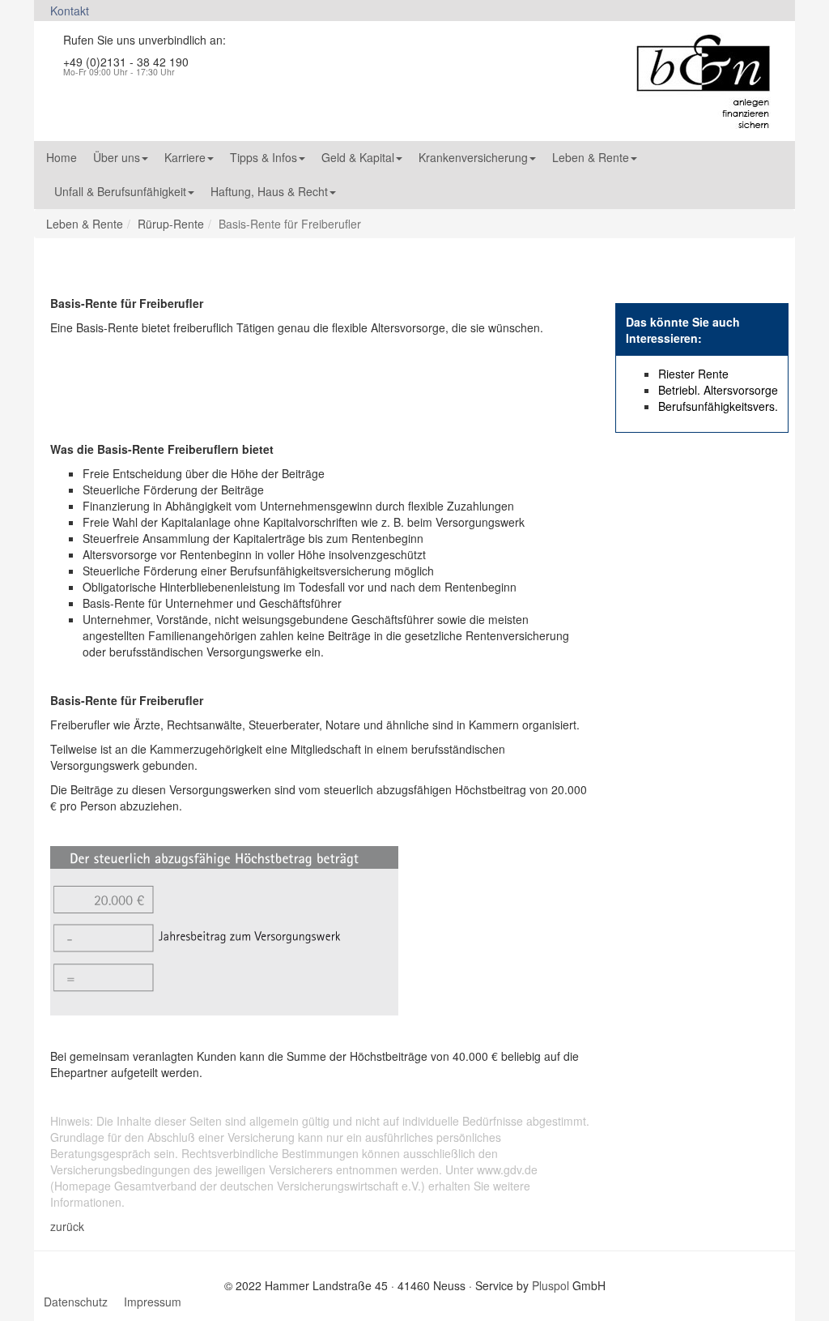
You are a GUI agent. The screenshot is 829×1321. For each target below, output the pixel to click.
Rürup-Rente (171, 224)
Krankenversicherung (473, 157)
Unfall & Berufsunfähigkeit (120, 191)
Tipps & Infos (263, 157)
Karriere (185, 157)
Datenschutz (76, 1301)
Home (61, 157)
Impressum (152, 1301)
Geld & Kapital (357, 157)
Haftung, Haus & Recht (269, 191)
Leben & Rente (590, 157)
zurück (67, 1226)
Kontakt (69, 10)
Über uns (116, 157)
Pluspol (550, 1285)
